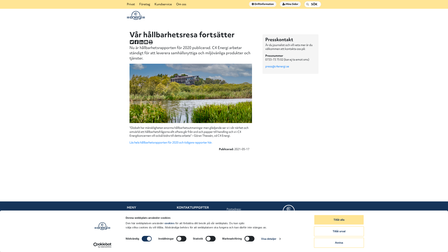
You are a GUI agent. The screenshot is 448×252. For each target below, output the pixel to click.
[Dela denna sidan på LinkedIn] (141, 42)
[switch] (181, 238)
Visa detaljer (268, 238)
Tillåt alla (339, 219)
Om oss (181, 4)
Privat (131, 4)
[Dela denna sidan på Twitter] (132, 42)
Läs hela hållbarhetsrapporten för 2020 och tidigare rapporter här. (171, 142)
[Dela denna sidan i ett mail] (146, 42)
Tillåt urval (339, 231)
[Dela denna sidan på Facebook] (136, 42)
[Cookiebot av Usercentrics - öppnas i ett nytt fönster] (102, 245)
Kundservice (163, 4)
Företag (144, 4)
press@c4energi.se (277, 66)
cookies (169, 223)
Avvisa (339, 242)
